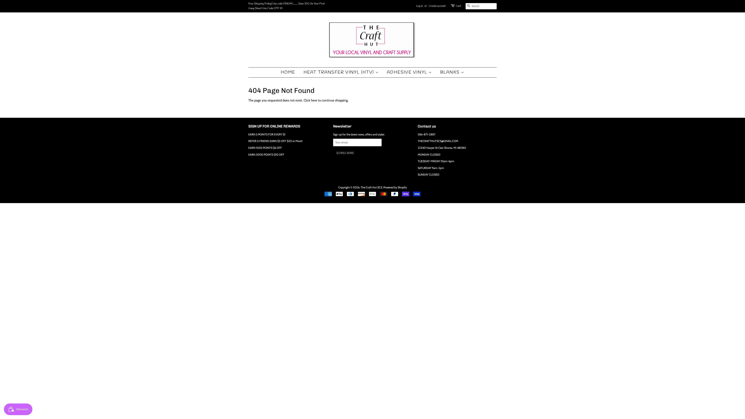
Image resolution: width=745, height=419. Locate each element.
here (314, 100)
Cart (458, 6)
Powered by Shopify (395, 187)
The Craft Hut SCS (371, 187)
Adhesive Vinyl (408, 72)
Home (288, 72)
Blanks (450, 72)
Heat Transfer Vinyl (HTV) (339, 72)
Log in (419, 6)
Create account (437, 6)
